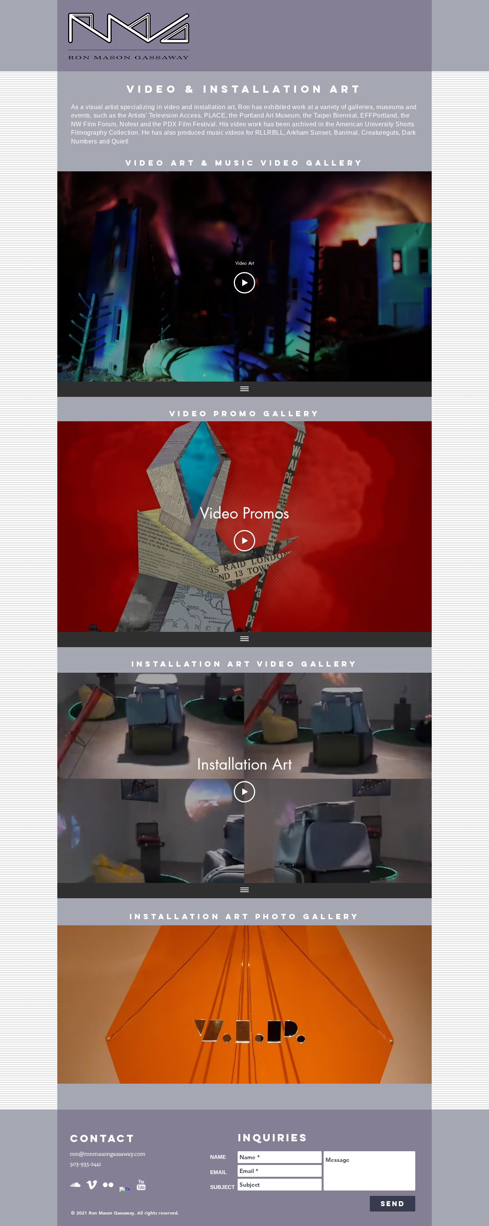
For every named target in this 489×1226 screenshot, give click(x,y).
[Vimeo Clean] (91, 1184)
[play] (420, 1072)
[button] (248, 1004)
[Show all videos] (244, 389)
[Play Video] (244, 282)
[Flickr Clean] (108, 1184)
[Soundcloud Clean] (75, 1184)
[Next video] (415, 276)
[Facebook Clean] (124, 1192)
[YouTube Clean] (141, 1184)
